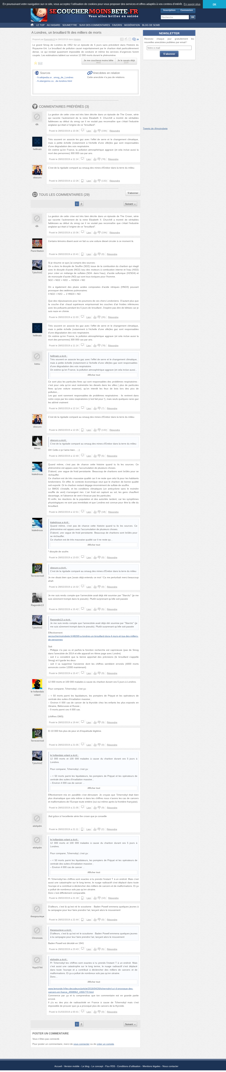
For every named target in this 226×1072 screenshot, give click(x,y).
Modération (132, 25)
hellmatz (37, 149)
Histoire (77, 39)
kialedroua (37, 474)
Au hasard (53, 25)
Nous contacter (170, 1066)
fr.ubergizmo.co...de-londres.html (54, 81)
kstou (37, 364)
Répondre (115, 130)
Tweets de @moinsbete (155, 128)
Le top (40, 25)
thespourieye (37, 916)
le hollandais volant (60, 755)
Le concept (97, 1066)
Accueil (58, 1066)
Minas (37, 448)
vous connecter (81, 1044)
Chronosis (37, 938)
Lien (89, 130)
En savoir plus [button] (192, 4)
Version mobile (71, 1066)
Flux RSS (110, 1066)
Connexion (187, 10)
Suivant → (130, 204)
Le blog (85, 1066)
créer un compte (105, 1044)
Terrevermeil (37, 575)
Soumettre (69, 25)
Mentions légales (151, 1066)
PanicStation (37, 251)
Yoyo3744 (37, 967)
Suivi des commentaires (94, 25)
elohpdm (37, 826)
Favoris (117, 25)
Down (99, 130)
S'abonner (133, 193)
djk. (37, 124)
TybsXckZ (37, 272)
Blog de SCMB (151, 25)
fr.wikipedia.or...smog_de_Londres (55, 77)
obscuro (37, 177)
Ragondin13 (49, 39)
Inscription (169, 10)
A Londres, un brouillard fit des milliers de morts (66, 32)
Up (95, 130)
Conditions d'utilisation (128, 1066)
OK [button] (214, 4)
